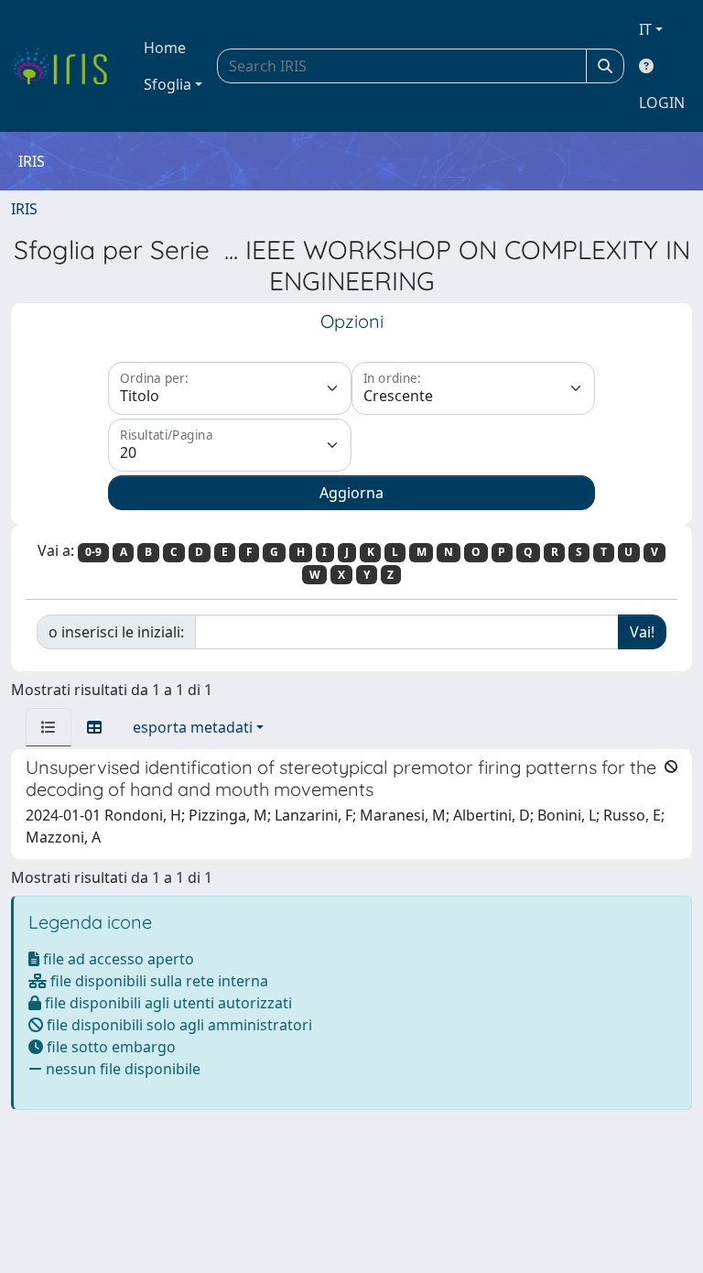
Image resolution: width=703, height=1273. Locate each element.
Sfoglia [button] (167, 84)
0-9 (93, 552)
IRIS (24, 209)
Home (165, 48)
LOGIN (662, 102)
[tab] (48, 727)
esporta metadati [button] (193, 727)
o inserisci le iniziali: (116, 632)
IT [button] (645, 29)
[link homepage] (66, 66)
